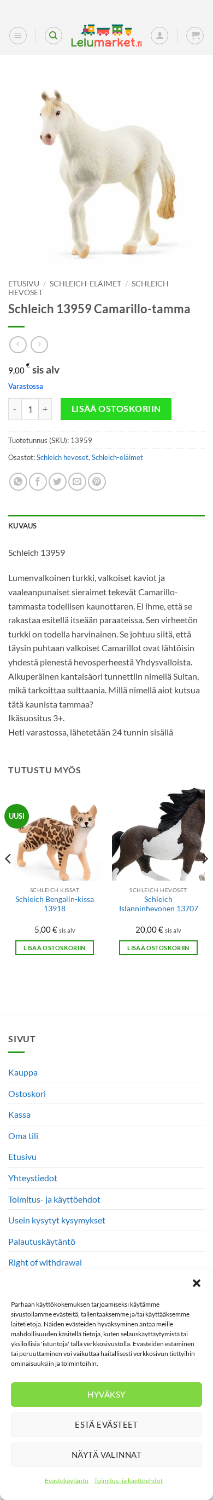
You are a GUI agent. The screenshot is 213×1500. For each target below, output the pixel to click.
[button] (196, 1283)
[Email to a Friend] (77, 482)
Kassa (19, 1114)
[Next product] (17, 344)
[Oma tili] (159, 35)
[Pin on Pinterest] (97, 482)
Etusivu (23, 283)
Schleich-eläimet (85, 283)
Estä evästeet (106, 1424)
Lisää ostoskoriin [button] (54, 947)
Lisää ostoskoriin (116, 408)
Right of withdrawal (45, 1262)
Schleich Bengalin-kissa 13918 (54, 904)
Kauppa (23, 1072)
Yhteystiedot (32, 1178)
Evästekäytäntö (66, 1480)
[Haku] (53, 35)
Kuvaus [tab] (22, 525)
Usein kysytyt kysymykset (56, 1220)
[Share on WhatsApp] (18, 482)
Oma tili (23, 1135)
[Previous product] (39, 344)
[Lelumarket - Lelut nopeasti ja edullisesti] (106, 36)
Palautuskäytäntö (41, 1241)
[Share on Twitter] (58, 482)
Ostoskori (27, 1093)
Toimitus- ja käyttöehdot (128, 1480)
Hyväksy (106, 1394)
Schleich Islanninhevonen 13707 (158, 904)
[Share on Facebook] (38, 482)
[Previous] (8, 880)
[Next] (204, 880)
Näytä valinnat (106, 1454)
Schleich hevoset (62, 457)
